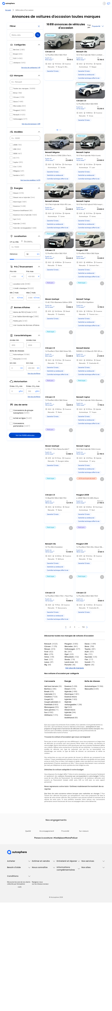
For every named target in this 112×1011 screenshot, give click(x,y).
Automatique (21, 361)
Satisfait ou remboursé (89, 894)
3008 (17, 160)
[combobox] (25, 253)
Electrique (20, 208)
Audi (89, 659)
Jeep (88, 674)
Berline (19, 56)
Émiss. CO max (32, 393)
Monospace (51, 726)
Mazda (69, 674)
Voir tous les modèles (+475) (30, 187)
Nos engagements (38, 928)
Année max (31, 346)
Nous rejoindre (37, 939)
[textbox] (32, 260)
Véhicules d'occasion (14, 886)
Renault (19, 121)
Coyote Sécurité (87, 901)
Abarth (69, 680)
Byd (88, 682)
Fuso (88, 685)
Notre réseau (83, 11)
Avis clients (36, 932)
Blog (83, 945)
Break (17, 60)
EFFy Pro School (86, 928)
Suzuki (89, 669)
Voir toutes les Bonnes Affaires (26, 332)
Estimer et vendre (24, 11)
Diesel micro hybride (24, 204)
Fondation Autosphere (89, 925)
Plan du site (11, 985)
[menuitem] (23, 11)
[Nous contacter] (107, 4)
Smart (89, 680)
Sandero (18, 182)
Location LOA (21, 290)
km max (29, 369)
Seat (48, 666)
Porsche (70, 672)
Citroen (18, 104)
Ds (68, 659)
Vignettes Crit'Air (62, 931)
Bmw (17, 99)
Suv (48, 731)
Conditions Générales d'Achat (17, 977)
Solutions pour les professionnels (87, 912)
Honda (69, 682)
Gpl (17, 226)
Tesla (48, 682)
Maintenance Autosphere (65, 890)
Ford (48, 659)
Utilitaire (19, 69)
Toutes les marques (24, 95)
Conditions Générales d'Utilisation (14, 958)
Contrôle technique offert (65, 897)
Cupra (48, 674)
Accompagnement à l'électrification (88, 906)
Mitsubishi (72, 664)
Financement (85, 886)
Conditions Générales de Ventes (18, 974)
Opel (69, 661)
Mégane (18, 177)
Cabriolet (50, 713)
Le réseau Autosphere (89, 932)
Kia (88, 661)
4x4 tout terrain (53, 705)
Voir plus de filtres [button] (34, 380)
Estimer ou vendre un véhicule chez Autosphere (42, 887)
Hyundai (91, 664)
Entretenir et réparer (46, 11)
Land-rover (71, 669)
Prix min (13, 278)
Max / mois (31, 299)
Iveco (48, 685)
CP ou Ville (14, 248)
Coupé (48, 718)
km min (13, 369)
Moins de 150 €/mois (25, 318)
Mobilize (70, 687)
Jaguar (69, 677)
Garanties (84, 890)
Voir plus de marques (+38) (31, 130)
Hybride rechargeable (24, 234)
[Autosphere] (10, 4)
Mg (47, 672)
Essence (19, 213)
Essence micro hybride (25, 221)
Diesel (18, 199)
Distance (13, 260)
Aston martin (72, 685)
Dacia (18, 108)
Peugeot (19, 117)
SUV (18, 65)
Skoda (70, 666)
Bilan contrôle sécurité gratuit (67, 894)
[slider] (15, 266)
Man (47, 687)
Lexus (48, 669)
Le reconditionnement (64, 927)
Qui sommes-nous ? (39, 925)
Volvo (49, 664)
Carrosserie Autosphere (65, 901)
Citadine (50, 716)
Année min (14, 346)
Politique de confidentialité (16, 963)
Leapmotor (91, 677)
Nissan (49, 656)
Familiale (51, 724)
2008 (17, 151)
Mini (48, 661)
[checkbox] (11, 56)
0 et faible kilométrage (26, 323)
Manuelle (20, 365)
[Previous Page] (53, 634)
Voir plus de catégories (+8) (30, 74)
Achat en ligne (22, 424)
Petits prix (20, 327)
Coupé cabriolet (52, 721)
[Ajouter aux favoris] (71, 43)
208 (17, 156)
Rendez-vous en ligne (64, 886)
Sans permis (51, 729)
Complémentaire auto (88, 897)
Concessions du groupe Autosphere (23, 418)
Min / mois (14, 299)
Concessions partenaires (21, 431)
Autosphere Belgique (88, 936)
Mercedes (19, 112)
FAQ (8, 928)
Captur (18, 169)
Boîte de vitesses (17, 357)
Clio (17, 173)
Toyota (90, 656)
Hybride (19, 230)
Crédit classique (23, 295)
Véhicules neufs (12, 890)
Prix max (29, 278)
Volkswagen (20, 125)
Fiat (89, 666)
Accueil (8, 17)
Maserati (49, 680)
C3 (16, 164)
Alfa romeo (51, 677)
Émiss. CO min (16, 393)
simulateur (82, 793)
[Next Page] (95, 634)
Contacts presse (38, 936)
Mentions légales (13, 981)
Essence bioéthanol (22, 217)
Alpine (89, 672)
